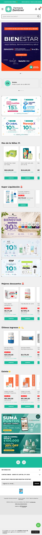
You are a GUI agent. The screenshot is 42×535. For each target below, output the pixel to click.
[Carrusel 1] (21, 46)
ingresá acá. (33, 502)
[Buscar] (38, 16)
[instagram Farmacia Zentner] (18, 462)
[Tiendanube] (21, 507)
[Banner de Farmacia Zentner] (21, 225)
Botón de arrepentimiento (21, 503)
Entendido (35, 531)
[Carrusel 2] (21, 444)
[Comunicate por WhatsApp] (38, 525)
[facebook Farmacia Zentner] (24, 462)
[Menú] (2, 9)
